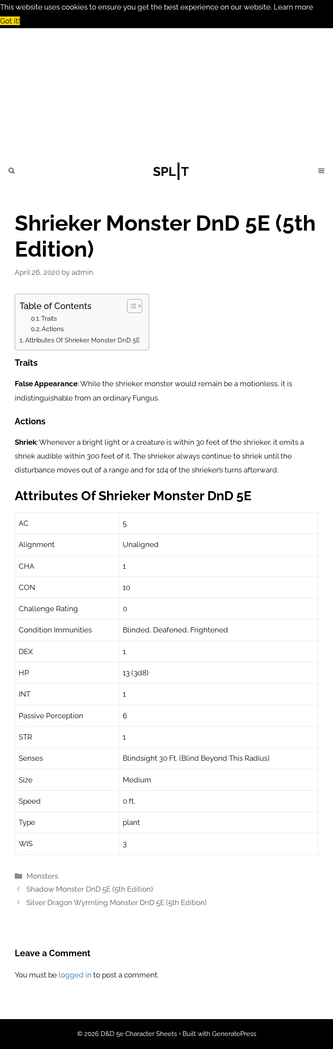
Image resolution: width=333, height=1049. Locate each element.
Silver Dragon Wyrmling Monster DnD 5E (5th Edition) (116, 902)
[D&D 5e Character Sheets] (171, 171)
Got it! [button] (10, 20)
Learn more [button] (293, 7)
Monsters (42, 876)
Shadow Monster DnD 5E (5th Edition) (89, 889)
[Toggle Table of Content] (130, 306)
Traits (49, 318)
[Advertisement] (166, 93)
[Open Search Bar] (11, 171)
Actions (53, 328)
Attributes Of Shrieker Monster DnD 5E (82, 340)
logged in (75, 975)
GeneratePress (234, 1034)
